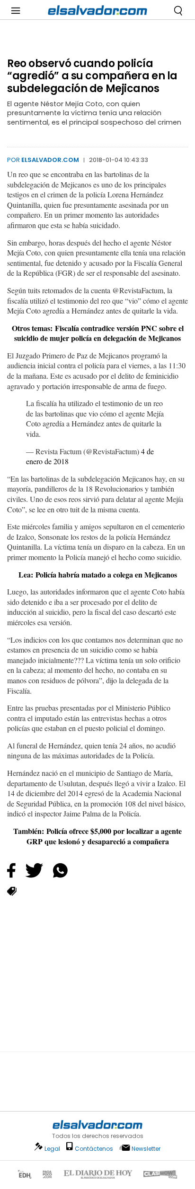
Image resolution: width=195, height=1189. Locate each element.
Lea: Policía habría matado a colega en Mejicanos (97, 574)
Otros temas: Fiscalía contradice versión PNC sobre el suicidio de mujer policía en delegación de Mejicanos (98, 333)
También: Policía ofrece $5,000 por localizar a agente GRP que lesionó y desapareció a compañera (97, 836)
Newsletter (146, 1149)
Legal (52, 1149)
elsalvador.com (50, 159)
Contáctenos (94, 1149)
